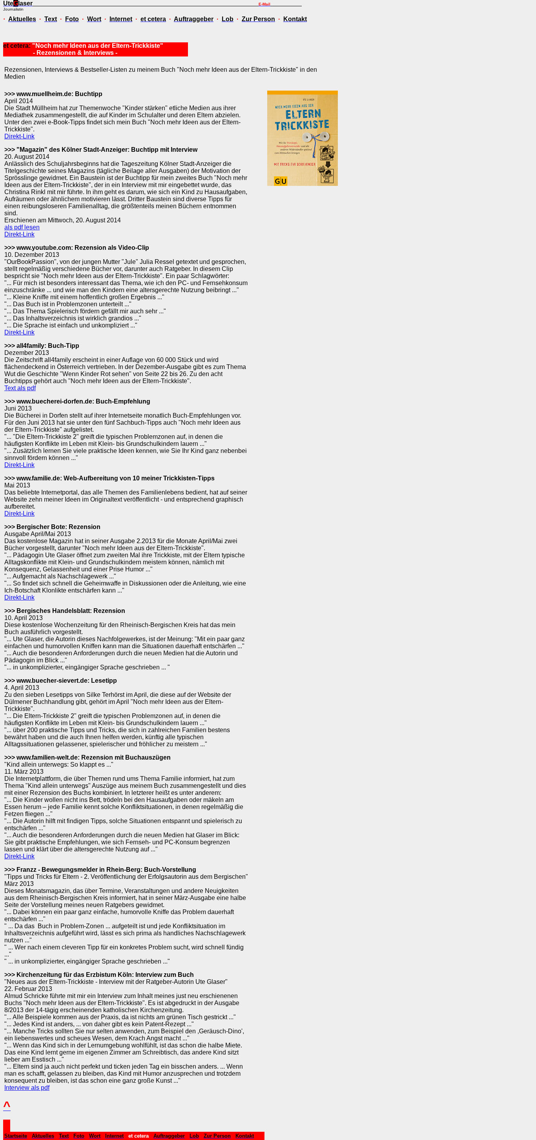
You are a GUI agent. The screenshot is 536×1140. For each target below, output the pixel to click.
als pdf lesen (22, 227)
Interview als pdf (26, 1087)
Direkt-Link (19, 136)
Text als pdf (20, 388)
